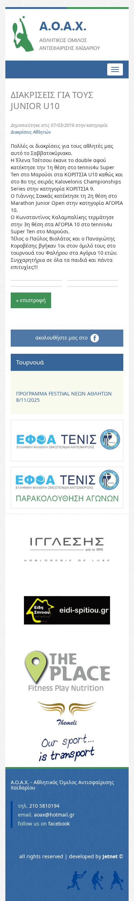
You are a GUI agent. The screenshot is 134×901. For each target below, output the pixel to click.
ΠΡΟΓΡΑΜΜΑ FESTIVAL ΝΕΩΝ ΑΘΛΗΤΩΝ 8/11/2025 (64, 396)
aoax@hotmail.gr (54, 814)
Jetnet (110, 856)
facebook (59, 823)
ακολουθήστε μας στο (62, 337)
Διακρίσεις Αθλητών (31, 132)
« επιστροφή (31, 300)
